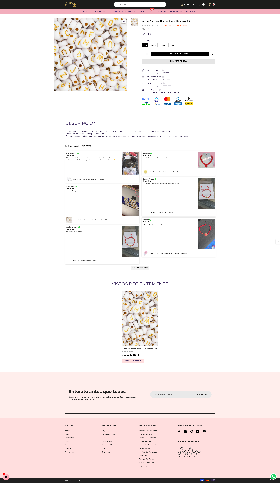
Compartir (124, 21)
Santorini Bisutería (74, 480)
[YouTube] (204, 431)
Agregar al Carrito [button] (133, 361)
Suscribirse (202, 394)
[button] (212, 4)
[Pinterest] (191, 431)
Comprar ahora (178, 61)
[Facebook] (179, 431)
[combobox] (137, 4)
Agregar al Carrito (181, 54)
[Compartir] (124, 21)
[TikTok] (197, 431)
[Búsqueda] (140, 4)
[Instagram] (185, 431)
